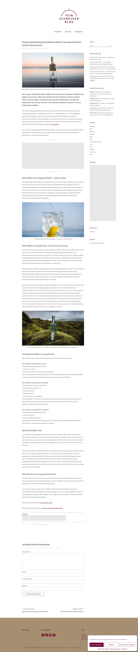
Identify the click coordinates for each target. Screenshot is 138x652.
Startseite (57, 32)
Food (91, 144)
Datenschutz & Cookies (103, 649)
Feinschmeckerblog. (32, 647)
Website (24, 586)
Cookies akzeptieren (97, 645)
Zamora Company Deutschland (53, 508)
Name (24, 572)
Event (91, 139)
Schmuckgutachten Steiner (97, 243)
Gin (39, 524)
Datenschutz (84, 639)
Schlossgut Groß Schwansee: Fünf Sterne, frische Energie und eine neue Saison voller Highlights (102, 78)
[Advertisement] (53, 156)
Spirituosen (46, 524)
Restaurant (93, 152)
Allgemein (92, 126)
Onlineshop (55, 124)
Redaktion (33, 48)
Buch (91, 129)
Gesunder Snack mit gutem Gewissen (72, 610)
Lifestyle (92, 149)
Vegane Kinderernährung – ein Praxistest (35, 610)
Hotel (91, 147)
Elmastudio (78, 647)
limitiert (42, 524)
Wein (91, 154)
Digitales (92, 134)
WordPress (61, 647)
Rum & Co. (92, 232)
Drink (28, 524)
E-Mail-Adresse (27, 579)
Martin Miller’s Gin (46, 503)
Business (92, 131)
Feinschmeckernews (95, 142)
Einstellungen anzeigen (127, 645)
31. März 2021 (25, 48)
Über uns (68, 32)
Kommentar (26, 552)
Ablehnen (111, 645)
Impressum (124, 649)
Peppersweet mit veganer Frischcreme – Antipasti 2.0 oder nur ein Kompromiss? (101, 94)
